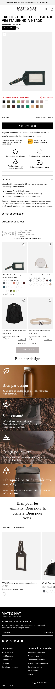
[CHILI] (7, 287)
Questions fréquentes (36, 660)
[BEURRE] (7, 339)
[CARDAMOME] (21, 287)
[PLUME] (21, 283)
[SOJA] (47, 284)
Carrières (5, 663)
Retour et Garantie (35, 656)
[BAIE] (4, 291)
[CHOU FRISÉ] (7, 291)
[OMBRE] (14, 283)
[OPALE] (30, 339)
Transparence (7, 660)
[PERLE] (14, 287)
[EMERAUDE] (17, 283)
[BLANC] (11, 283)
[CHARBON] (4, 283)
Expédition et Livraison (36, 652)
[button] (46, 9)
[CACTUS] (14, 291)
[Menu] (3, 9)
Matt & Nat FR (9, 685)
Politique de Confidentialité (38, 663)
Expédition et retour (13, 222)
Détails (6, 179)
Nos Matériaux (7, 656)
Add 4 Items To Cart (27, 350)
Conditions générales (10, 667)
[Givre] (7, 283)
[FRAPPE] (50, 284)
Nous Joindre (33, 671)
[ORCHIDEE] (24, 287)
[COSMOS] (17, 291)
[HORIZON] (4, 287)
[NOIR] (11, 287)
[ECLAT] (34, 280)
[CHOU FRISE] (37, 284)
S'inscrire (49, 633)
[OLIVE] (11, 291)
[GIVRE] (40, 284)
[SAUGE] (17, 287)
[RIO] (24, 283)
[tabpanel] (27, 61)
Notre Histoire (7, 652)
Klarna (30, 674)
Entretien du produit (13, 214)
